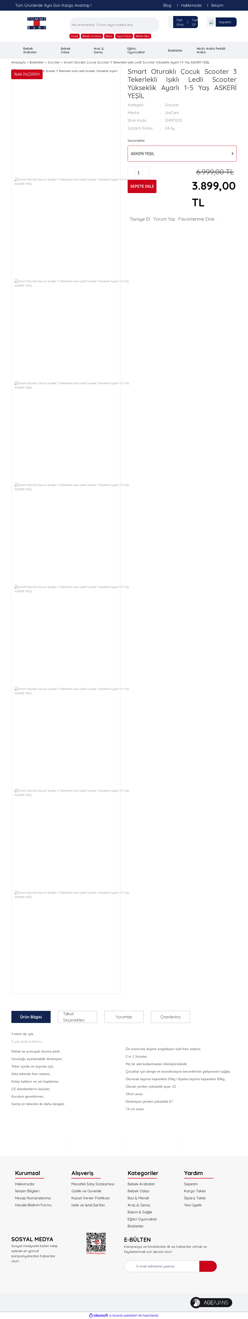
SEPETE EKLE (142, 186)
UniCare (172, 112)
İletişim (217, 5)
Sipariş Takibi (195, 1198)
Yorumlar (124, 1016)
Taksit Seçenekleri (74, 1016)
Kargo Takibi (195, 1191)
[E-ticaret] (123, 1315)
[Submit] (208, 1266)
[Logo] (36, 23)
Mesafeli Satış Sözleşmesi (92, 1184)
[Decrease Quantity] (131, 173)
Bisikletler (136, 1226)
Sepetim (225, 22)
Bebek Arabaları (141, 1184)
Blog (167, 5)
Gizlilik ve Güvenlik (86, 1191)
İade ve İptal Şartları (88, 1205)
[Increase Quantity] (146, 173)
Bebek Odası (138, 1191)
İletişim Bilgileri (27, 1191)
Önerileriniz (170, 1016)
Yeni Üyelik (193, 1205)
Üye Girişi (180, 22)
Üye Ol (195, 22)
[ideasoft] (98, 1315)
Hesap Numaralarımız (33, 1198)
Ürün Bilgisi (31, 1016)
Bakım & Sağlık (140, 1212)
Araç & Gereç (139, 1205)
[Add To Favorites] (198, 219)
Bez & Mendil (138, 1198)
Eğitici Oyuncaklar (142, 1219)
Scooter (172, 104)
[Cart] (211, 22)
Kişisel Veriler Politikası (90, 1198)
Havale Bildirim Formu (33, 1205)
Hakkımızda (191, 5)
